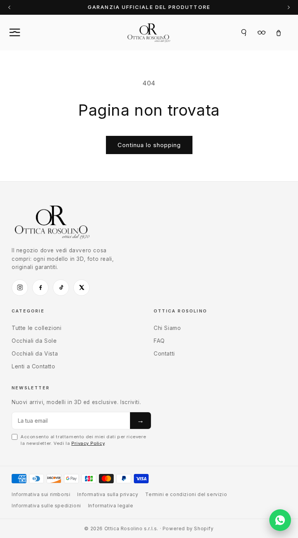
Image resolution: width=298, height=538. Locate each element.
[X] (81, 287)
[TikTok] (61, 287)
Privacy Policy (87, 443)
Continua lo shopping (149, 145)
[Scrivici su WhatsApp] (280, 520)
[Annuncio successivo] (288, 7)
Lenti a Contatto (33, 366)
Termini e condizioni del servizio (186, 494)
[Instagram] (20, 287)
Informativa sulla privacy (107, 494)
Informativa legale (110, 505)
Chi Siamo (167, 328)
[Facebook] (40, 287)
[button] (23, 32)
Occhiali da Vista (35, 353)
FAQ (159, 340)
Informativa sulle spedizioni (46, 505)
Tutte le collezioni (36, 328)
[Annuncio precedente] (9, 7)
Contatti (164, 353)
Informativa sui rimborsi (41, 494)
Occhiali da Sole (34, 340)
